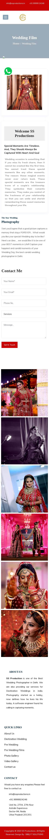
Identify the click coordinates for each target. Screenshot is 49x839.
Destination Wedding (15, 738)
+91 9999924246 (18, 799)
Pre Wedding (11, 744)
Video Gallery (11, 761)
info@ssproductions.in (15, 3)
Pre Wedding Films (14, 750)
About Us (9, 733)
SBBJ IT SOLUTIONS (34, 834)
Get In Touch (9, 345)
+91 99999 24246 (36, 3)
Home (16, 43)
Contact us (10, 766)
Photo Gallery (11, 755)
